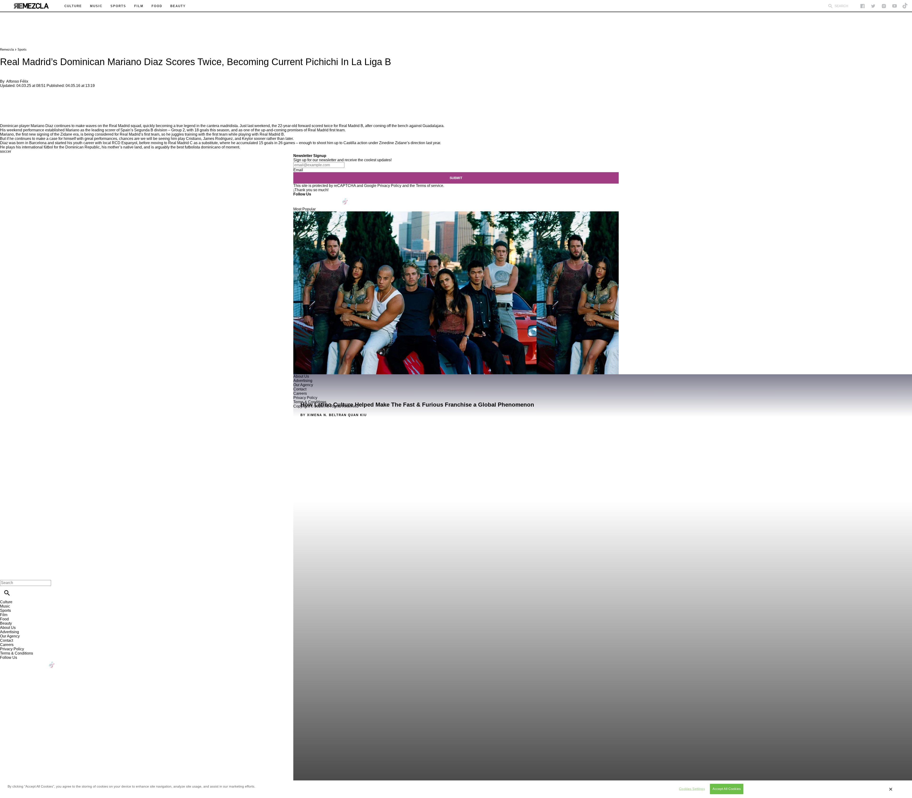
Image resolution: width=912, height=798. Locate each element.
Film (3, 615)
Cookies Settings (692, 789)
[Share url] (5, 118)
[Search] (830, 6)
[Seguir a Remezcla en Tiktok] (905, 6)
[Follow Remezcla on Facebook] (862, 6)
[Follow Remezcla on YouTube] (894, 6)
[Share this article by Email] (40, 94)
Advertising (9, 632)
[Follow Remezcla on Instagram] (884, 6)
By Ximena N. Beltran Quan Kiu (333, 415)
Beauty (6, 623)
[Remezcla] (31, 6)
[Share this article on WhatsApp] (6, 94)
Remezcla (7, 49)
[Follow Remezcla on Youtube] (334, 198)
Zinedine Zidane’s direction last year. (410, 143)
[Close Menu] (5, 574)
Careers (7, 645)
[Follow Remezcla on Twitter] (311, 198)
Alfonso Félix (17, 81)
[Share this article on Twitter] (29, 94)
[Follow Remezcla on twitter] (873, 6)
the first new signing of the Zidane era (47, 134)
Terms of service (429, 186)
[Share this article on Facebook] (17, 94)
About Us (8, 628)
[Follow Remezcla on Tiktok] (345, 198)
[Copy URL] (11, 107)
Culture (6, 602)
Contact (6, 640)
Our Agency (10, 636)
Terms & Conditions (16, 653)
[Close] (890, 789)
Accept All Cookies (726, 789)
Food (4, 619)
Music (5, 606)
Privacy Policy (389, 186)
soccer (5, 151)
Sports (22, 49)
